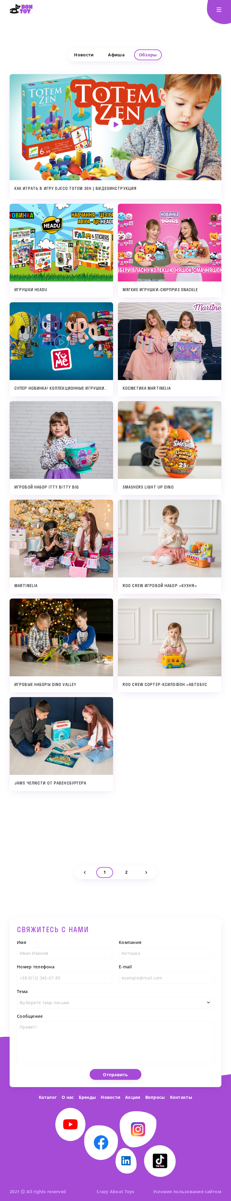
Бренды (87, 1097)
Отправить (115, 1074)
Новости (110, 1097)
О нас (68, 1097)
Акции (132, 1097)
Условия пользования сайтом (187, 1191)
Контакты (181, 1097)
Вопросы (155, 1097)
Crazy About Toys (115, 1191)
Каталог (48, 1097)
